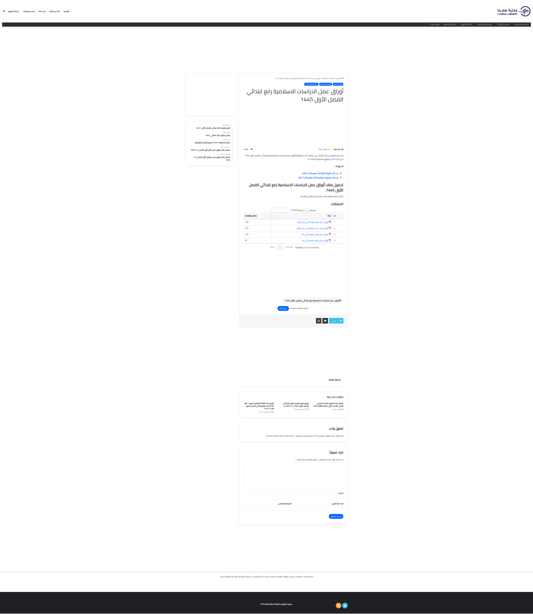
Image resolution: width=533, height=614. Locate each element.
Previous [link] (289, 247)
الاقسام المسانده (522, 24)
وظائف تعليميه (282, 576)
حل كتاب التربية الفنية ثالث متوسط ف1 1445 (320, 173)
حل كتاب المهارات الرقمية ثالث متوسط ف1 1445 (318, 178)
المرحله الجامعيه (449, 24)
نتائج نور (234, 576)
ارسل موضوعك (29, 11)
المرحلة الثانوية (466, 24)
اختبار (261, 576)
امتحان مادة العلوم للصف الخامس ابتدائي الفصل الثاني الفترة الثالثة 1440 (328, 405)
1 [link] (280, 247)
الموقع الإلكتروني (284, 503)
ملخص (267, 576)
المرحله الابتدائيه (503, 24)
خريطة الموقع (13, 11)
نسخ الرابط (283, 308)
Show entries (307, 210)
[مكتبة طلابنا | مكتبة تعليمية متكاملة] (513, 11)
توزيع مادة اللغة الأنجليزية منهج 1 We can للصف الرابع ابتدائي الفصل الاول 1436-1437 (259, 406)
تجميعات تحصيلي (295, 576)
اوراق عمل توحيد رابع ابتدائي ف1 (314, 234)
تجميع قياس (308, 576)
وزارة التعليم (335, 159)
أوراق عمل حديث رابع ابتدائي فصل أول (312, 228)
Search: (294, 210)
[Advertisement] (266, 49)
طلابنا (306, 156)
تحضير (273, 576)
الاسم (340, 493)
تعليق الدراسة (225, 576)
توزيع (256, 576)
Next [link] (272, 247)
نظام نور (242, 576)
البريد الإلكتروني (336, 503)
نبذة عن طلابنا (55, 11)
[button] (341, 215)
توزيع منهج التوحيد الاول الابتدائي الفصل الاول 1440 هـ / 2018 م (296, 405)
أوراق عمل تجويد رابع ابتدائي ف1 (314, 240)
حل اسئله (249, 576)
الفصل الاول (338, 84)
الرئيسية (66, 11)
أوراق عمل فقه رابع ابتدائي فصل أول (312, 222)
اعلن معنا (42, 11)
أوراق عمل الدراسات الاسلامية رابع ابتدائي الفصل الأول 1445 (312, 300)
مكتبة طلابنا (337, 149)
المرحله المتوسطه (485, 24)
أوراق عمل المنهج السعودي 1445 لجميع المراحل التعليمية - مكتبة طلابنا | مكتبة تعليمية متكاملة (303, 435)
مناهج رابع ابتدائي (311, 84)
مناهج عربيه (435, 24)
